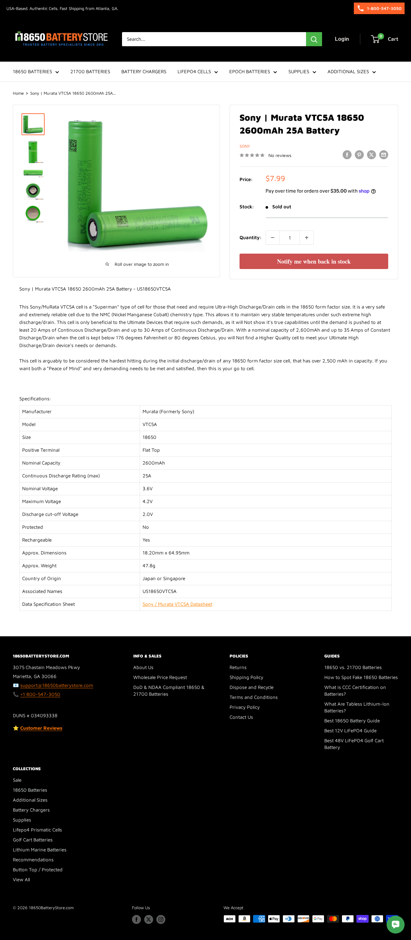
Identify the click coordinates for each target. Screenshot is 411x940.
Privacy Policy (245, 707)
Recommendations (33, 859)
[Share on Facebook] (347, 154)
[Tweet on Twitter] (371, 154)
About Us (143, 667)
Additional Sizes (30, 800)
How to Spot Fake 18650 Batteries (361, 677)
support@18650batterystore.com (56, 685)
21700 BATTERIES (90, 71)
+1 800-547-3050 (40, 694)
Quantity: (251, 237)
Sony (245, 146)
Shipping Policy (246, 677)
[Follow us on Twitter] (148, 919)
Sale (17, 780)
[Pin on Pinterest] (359, 154)
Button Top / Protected (38, 869)
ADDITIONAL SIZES (348, 71)
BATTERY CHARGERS (143, 71)
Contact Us (241, 717)
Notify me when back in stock (314, 261)
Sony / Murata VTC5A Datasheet (177, 604)
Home (18, 93)
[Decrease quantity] (272, 237)
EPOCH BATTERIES (249, 71)
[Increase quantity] (306, 237)
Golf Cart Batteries (33, 839)
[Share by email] (383, 154)
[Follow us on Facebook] (136, 919)
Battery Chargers (31, 810)
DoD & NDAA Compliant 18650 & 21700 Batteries (169, 690)
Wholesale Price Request (160, 677)
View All (21, 879)
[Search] (314, 39)
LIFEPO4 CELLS (194, 71)
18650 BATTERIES (32, 71)
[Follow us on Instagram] (160, 919)
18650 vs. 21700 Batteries (353, 667)
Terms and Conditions (254, 697)
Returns (238, 667)
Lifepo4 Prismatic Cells (37, 829)
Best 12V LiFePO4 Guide (350, 730)
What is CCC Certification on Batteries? (355, 690)
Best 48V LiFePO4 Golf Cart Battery (354, 744)
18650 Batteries (30, 790)
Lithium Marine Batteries (39, 849)
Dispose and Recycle (252, 687)
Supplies (22, 820)
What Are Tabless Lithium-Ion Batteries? (356, 707)
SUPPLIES (298, 71)
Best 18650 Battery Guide (352, 720)
